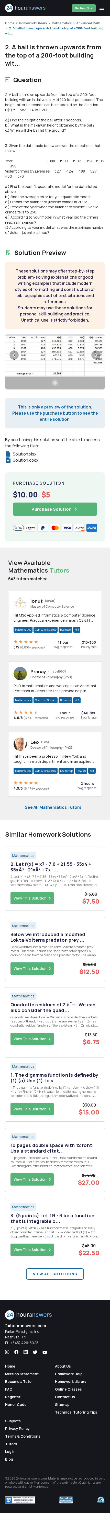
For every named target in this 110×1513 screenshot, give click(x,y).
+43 (77, 700)
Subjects (13, 1420)
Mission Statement (22, 1373)
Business (65, 629)
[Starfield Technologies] (20, 1500)
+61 (77, 629)
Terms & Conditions (22, 1436)
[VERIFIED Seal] (101, 1500)
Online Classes (68, 1389)
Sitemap (62, 1404)
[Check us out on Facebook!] (16, 1352)
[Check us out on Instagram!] (7, 1352)
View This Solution (30, 898)
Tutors (11, 1443)
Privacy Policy (17, 1428)
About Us (63, 1366)
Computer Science (45, 629)
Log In (10, 1451)
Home (9, 23)
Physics (81, 770)
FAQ (8, 1389)
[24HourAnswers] (25, 8)
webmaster (70, 1482)
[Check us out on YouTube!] (44, 1352)
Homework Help (68, 1373)
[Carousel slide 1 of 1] (55, 382)
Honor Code (16, 1404)
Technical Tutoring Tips (76, 1412)
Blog (9, 1459)
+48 (92, 770)
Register (12, 1396)
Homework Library (33, 23)
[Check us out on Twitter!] (35, 1352)
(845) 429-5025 (24, 1342)
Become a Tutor (19, 1381)
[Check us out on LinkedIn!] (26, 1352)
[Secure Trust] (66, 1500)
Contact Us (65, 1396)
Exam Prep (66, 770)
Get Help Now (84, 8)
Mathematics (62, 23)
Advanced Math (88, 23)
